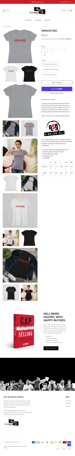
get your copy (51, 348)
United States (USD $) (66, 1)
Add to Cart (57, 82)
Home (4, 26)
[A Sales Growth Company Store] (37, 11)
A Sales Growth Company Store (14, 446)
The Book (28, 20)
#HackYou (9, 26)
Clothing (38, 20)
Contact (47, 20)
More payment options (56, 93)
